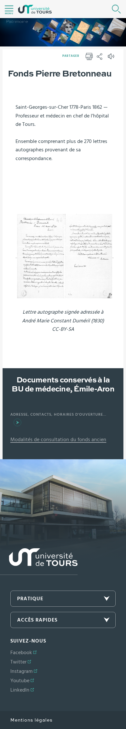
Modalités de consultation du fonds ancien (58, 439)
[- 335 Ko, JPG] (65, 255)
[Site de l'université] (39, 561)
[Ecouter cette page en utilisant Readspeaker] (112, 58)
